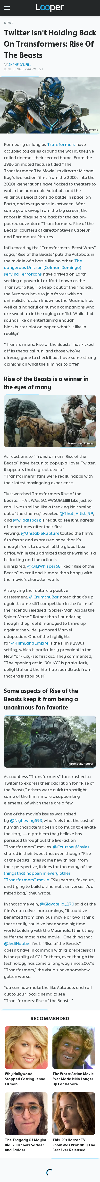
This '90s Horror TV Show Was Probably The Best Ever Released (73, 1145)
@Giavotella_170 (57, 904)
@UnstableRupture (40, 533)
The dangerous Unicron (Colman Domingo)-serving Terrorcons (43, 267)
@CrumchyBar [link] (44, 597)
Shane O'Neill (19, 65)
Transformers (61, 144)
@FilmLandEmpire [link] (30, 643)
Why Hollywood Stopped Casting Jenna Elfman (25, 1079)
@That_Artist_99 (76, 513)
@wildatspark (27, 520)
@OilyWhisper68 (43, 566)
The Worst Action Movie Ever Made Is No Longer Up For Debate (73, 1079)
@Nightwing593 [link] (26, 820)
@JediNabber (17, 943)
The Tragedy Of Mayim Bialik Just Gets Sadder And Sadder (25, 1145)
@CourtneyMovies (71, 847)
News (8, 23)
